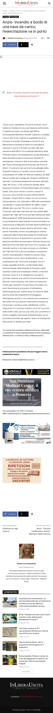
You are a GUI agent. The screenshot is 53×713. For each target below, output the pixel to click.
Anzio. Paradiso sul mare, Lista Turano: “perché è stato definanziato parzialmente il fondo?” (34, 617)
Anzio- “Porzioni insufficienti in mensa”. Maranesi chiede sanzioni (39, 531)
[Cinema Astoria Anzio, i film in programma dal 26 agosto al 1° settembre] (10, 646)
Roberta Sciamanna (15, 38)
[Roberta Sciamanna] (4, 38)
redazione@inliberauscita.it (31, 696)
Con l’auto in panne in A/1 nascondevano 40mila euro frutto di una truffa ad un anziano (33, 630)
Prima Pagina (14, 17)
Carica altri (26, 672)
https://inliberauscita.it (26, 567)
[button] (4, 3)
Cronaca (12, 11)
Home (5, 11)
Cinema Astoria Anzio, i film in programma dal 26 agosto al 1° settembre (31, 644)
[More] (32, 44)
